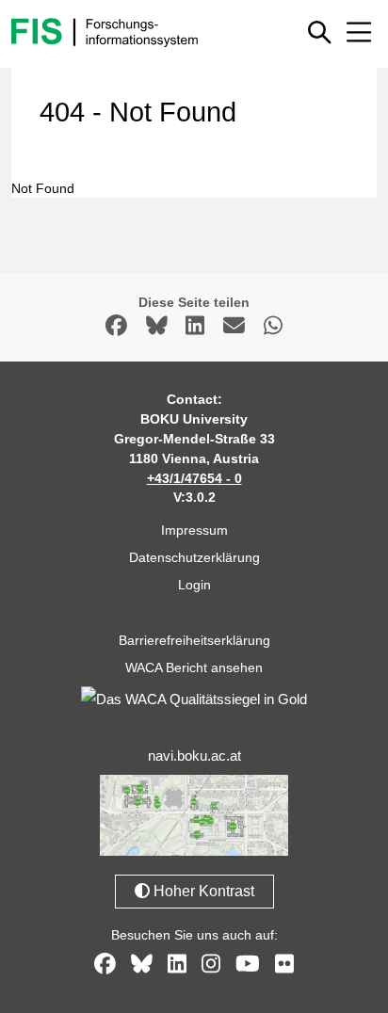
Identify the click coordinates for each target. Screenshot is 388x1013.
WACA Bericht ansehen (194, 667)
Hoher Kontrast (202, 891)
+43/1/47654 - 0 (194, 478)
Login (194, 584)
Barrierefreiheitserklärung (194, 640)
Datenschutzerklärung (194, 557)
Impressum (194, 530)
